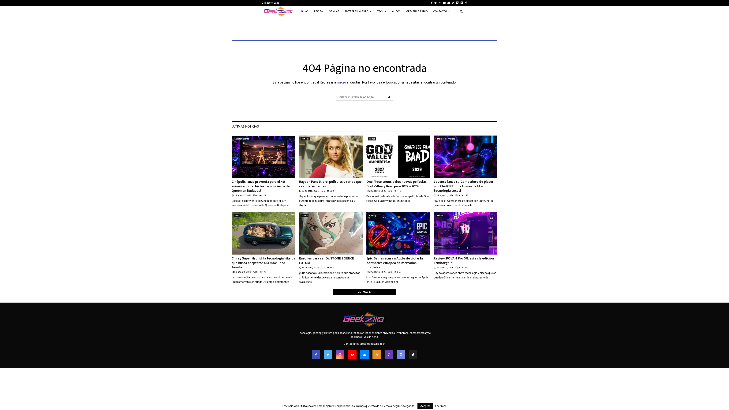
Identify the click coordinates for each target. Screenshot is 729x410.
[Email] (364, 354)
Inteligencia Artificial (446, 139)
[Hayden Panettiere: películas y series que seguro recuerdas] (331, 157)
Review (318, 11)
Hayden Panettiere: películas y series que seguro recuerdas (330, 184)
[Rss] (376, 354)
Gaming (334, 11)
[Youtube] (352, 354)
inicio (341, 82)
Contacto (440, 11)
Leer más (441, 406)
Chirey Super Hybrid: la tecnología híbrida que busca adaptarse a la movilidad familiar (263, 263)
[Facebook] (316, 354)
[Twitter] (328, 354)
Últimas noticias (245, 126)
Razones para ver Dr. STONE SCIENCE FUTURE (326, 261)
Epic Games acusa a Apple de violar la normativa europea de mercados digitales (394, 263)
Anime (372, 139)
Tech (380, 11)
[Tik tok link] (466, 3)
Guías (304, 11)
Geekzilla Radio (417, 11)
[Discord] (462, 3)
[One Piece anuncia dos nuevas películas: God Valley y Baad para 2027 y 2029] (398, 157)
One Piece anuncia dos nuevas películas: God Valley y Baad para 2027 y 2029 (396, 184)
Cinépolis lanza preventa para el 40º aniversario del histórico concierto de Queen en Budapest (261, 186)
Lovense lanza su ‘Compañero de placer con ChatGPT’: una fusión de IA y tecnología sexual (463, 186)
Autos (396, 11)
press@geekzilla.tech (372, 343)
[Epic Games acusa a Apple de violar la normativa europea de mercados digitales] (398, 233)
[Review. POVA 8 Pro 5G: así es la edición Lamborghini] (465, 233)
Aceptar (425, 406)
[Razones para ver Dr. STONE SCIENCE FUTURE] (331, 233)
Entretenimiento (356, 11)
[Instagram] (340, 354)
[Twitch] (389, 354)
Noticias (305, 139)
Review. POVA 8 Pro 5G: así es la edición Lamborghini (464, 261)
